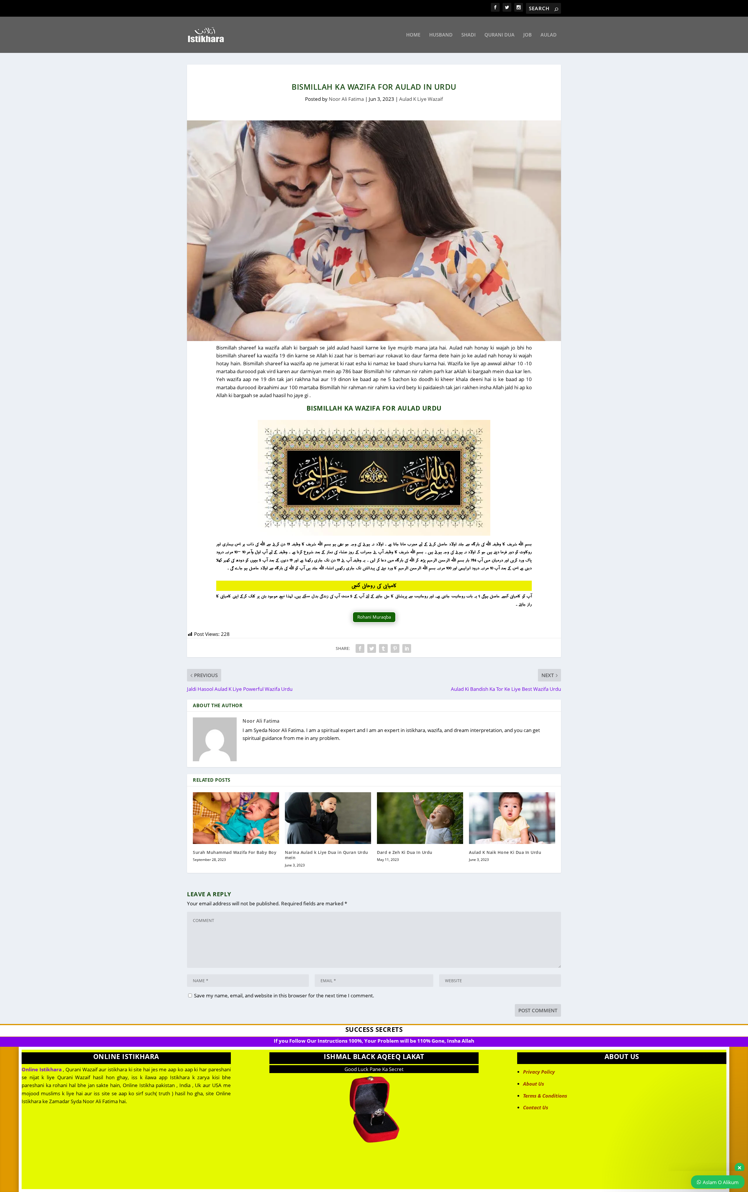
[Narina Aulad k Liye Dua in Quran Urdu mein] (328, 818)
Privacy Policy (539, 1071)
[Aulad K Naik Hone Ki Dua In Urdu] (512, 818)
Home (413, 35)
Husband (441, 35)
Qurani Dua (499, 35)
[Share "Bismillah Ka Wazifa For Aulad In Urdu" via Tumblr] (383, 648)
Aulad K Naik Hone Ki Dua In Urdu (505, 852)
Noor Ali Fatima (346, 99)
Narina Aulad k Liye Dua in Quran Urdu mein (326, 855)
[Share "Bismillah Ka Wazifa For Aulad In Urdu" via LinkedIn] (407, 648)
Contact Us (535, 1107)
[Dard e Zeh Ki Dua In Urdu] (420, 818)
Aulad (549, 35)
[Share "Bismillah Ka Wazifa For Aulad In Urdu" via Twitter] (372, 648)
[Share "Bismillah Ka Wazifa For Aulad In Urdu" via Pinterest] (395, 648)
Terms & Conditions (545, 1095)
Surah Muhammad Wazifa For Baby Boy (234, 852)
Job (527, 35)
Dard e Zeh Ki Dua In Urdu (404, 852)
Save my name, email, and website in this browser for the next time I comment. (284, 995)
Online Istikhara (42, 1069)
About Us (533, 1083)
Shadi (468, 35)
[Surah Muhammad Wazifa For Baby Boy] (236, 818)
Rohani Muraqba (374, 617)
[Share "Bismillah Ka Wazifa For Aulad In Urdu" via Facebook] (360, 648)
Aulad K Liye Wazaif (421, 99)
